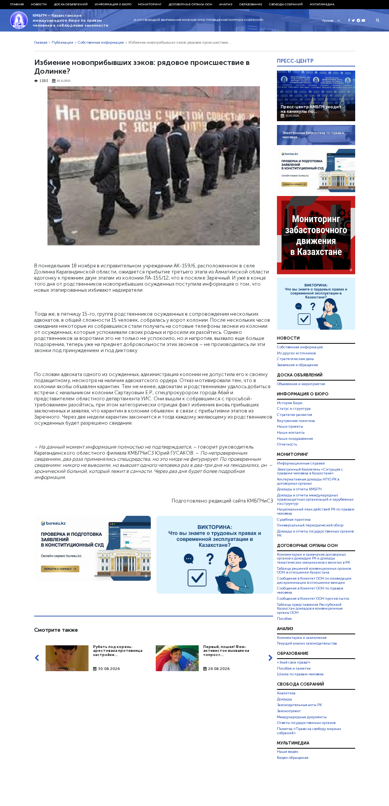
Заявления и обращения (297, 365)
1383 (44, 81)
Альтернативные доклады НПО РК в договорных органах (308, 481)
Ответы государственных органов (306, 723)
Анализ (225, 4)
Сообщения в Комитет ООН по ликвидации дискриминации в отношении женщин (314, 580)
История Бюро (289, 403)
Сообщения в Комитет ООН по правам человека (310, 590)
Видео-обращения (292, 757)
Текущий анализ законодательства (307, 643)
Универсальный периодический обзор (310, 525)
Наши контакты (291, 432)
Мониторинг (149, 4)
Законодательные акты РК (299, 705)
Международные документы (302, 717)
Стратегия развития (294, 414)
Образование (250, 4)
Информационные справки (301, 463)
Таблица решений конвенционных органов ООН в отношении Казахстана (314, 570)
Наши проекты (290, 426)
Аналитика (286, 693)
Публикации (62, 42)
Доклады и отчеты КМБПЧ (299, 489)
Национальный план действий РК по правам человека (315, 511)
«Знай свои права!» (294, 662)
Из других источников (296, 353)
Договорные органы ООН (190, 4)
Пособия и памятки (294, 668)
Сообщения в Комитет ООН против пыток (313, 598)
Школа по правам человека (300, 674)
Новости (39, 4)
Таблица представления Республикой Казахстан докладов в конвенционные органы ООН (310, 608)
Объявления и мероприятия (301, 384)
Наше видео (287, 752)
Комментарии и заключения (302, 637)
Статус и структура (294, 408)
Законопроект (289, 711)
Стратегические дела (295, 359)
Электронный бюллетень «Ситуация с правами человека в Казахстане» (310, 471)
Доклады (284, 699)
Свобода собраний (286, 4)
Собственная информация (101, 42)
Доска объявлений (71, 4)
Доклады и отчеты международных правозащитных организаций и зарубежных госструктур (315, 499)
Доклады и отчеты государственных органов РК (315, 533)
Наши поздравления (295, 438)
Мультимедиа (322, 4)
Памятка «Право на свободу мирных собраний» (309, 731)
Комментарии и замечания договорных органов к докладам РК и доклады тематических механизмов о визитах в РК (313, 558)
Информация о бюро (113, 4)
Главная (17, 4)
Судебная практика (294, 519)
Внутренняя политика (296, 421)
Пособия (284, 618)
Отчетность (287, 444)
